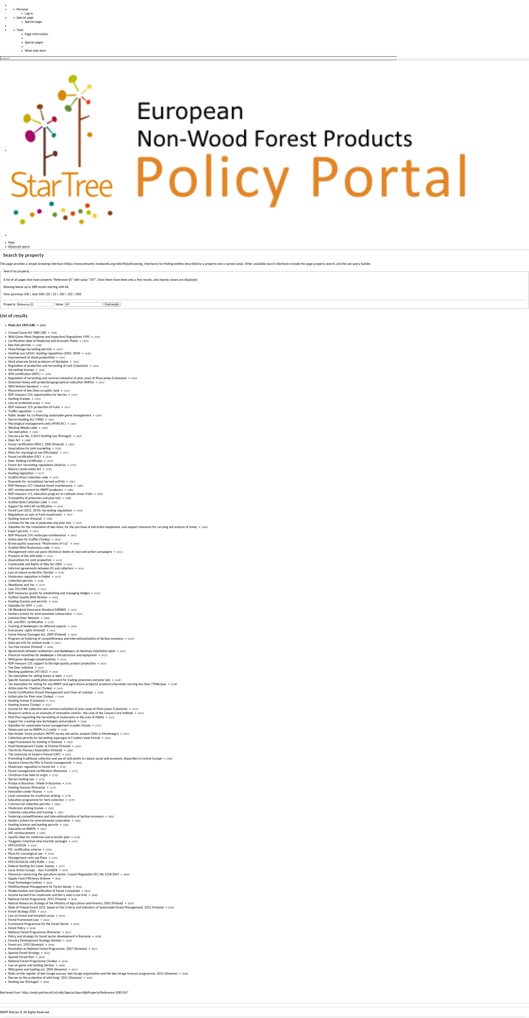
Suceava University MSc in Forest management (39, 763)
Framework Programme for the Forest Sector (38, 924)
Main (11, 242)
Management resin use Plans (27, 858)
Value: (59, 304)
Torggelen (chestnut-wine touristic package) (37, 841)
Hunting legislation (20, 473)
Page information (36, 34)
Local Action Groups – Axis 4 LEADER (32, 870)
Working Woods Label (22, 428)
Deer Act (14, 440)
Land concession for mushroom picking (34, 796)
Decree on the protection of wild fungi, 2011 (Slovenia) (45, 978)
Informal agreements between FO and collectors (40, 568)
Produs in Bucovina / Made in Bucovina (34, 783)
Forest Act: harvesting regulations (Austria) (37, 465)
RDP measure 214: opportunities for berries (37, 395)
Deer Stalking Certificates (25, 461)
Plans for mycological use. (25, 854)
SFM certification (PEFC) (24, 374)
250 (69, 294)
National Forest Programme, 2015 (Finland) (37, 899)
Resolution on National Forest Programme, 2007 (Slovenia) (47, 949)
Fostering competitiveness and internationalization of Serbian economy (56, 816)
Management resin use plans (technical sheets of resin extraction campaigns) (60, 552)
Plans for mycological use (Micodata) (33, 452)
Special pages (34, 42)
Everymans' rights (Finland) (26, 630)
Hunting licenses (19, 399)
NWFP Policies (9, 1012)
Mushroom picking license (25, 808)
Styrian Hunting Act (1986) (26, 419)
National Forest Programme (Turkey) (32, 961)
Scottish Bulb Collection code (27, 502)
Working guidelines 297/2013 (28, 672)
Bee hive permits (19, 345)
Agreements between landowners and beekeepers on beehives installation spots (61, 651)
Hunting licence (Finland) (25, 519)
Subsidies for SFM (20, 605)
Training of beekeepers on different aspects (37, 626)
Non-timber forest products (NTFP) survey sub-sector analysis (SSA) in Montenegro (63, 734)
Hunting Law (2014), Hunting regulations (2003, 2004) (44, 353)
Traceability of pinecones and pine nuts (34, 498)
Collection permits (20, 581)
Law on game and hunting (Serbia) (31, 965)
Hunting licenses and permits (27, 601)
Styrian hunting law (21, 779)
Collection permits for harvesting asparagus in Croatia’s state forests (54, 738)
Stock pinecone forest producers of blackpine (38, 361)
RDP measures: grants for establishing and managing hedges (49, 593)
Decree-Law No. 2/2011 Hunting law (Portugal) (39, 436)
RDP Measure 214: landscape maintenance (37, 535)
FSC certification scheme (24, 849)
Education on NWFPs (22, 829)
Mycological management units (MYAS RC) (37, 423)
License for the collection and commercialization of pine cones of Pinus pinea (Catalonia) (67, 709)
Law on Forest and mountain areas (31, 916)
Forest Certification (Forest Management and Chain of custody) (50, 692)
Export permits (18, 531)
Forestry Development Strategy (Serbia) (34, 940)
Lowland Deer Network (23, 618)
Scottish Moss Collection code (28, 477)
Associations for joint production (29, 560)
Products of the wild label (25, 556)
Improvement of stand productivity (31, 357)
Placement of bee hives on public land (33, 390)
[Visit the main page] (242, 150)
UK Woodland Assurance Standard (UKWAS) (37, 610)
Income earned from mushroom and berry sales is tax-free (47, 895)
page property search (320, 264)
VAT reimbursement (21, 833)
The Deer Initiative (20, 667)
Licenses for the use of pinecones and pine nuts (39, 523)
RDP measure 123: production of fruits (34, 407)
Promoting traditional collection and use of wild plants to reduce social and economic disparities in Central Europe (85, 758)
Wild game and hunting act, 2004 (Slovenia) (37, 969)
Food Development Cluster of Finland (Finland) (39, 746)
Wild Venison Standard (23, 386)
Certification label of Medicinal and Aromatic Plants (43, 341)
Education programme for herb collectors (36, 800)
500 (77, 294)
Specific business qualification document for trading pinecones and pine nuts (59, 680)
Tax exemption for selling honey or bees (35, 676)
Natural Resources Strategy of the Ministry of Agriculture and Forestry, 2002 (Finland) (65, 903)
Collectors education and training (30, 812)
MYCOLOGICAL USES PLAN (26, 862)
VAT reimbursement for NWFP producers (35, 490)
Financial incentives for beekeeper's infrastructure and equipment (52, 655)
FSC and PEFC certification (25, 622)
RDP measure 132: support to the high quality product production (52, 663)
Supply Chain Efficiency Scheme (29, 878)
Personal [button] (22, 9)
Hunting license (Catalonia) (26, 701)
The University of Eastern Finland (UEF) (34, 754)
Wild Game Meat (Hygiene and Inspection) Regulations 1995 (48, 337)
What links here (35, 51)
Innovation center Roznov (25, 791)
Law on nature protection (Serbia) (31, 572)
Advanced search (19, 246)
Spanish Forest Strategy (23, 953)
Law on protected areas (24, 403)
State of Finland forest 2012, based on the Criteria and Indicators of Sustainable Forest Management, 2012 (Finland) (86, 907)
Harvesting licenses (21, 370)
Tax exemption (18, 432)
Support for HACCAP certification (30, 506)
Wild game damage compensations (32, 659)
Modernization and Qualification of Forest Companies (44, 891)
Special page (33, 22)
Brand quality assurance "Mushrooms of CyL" (38, 543)
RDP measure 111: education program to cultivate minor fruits (50, 494)
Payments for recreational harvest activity (36, 481)
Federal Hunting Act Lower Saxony (31, 866)
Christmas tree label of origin (28, 775)
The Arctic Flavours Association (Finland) (35, 750)
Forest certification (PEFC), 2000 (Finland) (36, 444)
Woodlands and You (21, 585)
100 (61, 294)
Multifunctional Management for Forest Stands (39, 887)
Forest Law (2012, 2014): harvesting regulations (40, 510)
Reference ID (63, 280)
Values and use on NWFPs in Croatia (32, 729)
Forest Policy (16, 928)
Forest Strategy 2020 (22, 911)
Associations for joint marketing (29, 448)
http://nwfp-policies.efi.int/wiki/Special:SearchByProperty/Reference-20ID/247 (75, 992)
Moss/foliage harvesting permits (30, 349)
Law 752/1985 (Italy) (22, 589)
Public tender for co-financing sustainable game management (49, 415)
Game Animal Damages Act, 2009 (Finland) (37, 634)
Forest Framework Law (23, 920)
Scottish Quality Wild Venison (27, 597)
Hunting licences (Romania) (26, 787)
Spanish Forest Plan (21, 957)
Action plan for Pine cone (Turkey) (31, 696)
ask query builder (358, 264)
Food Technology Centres (25, 882)
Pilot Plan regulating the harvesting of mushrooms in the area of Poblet (56, 717)
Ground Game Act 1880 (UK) (27, 333)
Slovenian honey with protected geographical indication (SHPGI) (51, 382)
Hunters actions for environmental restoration (39, 820)
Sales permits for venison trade (29, 643)
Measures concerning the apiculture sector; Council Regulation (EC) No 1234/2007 (63, 874)
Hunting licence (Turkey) (24, 705)
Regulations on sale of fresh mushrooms (35, 514)
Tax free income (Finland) (25, 647)
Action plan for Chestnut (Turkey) (30, 688)
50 (54, 294)
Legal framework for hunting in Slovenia (35, 742)
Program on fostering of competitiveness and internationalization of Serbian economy (65, 638)
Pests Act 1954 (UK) (21, 325)
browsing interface (50, 264)
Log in (29, 13)
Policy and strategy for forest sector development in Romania (49, 936)
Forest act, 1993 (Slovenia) (26, 944)
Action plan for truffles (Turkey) (29, 539)
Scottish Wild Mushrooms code (29, 548)
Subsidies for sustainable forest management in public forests (49, 725)
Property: (10, 304)
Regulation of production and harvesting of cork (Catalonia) (48, 366)
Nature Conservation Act (24, 469)
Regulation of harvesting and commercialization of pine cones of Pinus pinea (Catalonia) (67, 378)
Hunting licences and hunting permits (33, 825)
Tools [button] (20, 30)
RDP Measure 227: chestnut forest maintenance (40, 485)
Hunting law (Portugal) (23, 982)
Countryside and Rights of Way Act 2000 (35, 564)
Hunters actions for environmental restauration (40, 614)
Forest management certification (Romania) (37, 771)
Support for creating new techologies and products (42, 721)
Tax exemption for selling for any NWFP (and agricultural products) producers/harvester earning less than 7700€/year (87, 684)
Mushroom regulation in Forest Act (31, 767)
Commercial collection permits (29, 804)
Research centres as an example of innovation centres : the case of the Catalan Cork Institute (70, 713)
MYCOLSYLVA (17, 845)
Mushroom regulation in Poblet (29, 576)
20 (48, 294)
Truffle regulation (20, 411)
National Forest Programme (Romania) (34, 932)
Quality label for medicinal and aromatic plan (39, 837)
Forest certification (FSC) (24, 457)
